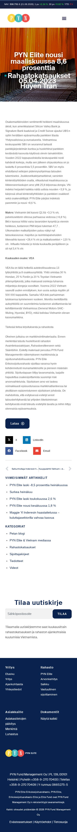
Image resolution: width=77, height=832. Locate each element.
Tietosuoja (60, 822)
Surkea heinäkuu (21, 492)
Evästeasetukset (20, 822)
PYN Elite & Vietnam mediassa (30, 540)
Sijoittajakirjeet (19, 554)
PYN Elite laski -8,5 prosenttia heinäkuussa (39, 485)
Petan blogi (17, 533)
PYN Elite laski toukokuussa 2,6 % (33, 498)
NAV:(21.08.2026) (19, 4)
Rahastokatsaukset (39, 75)
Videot (14, 567)
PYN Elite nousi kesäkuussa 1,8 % (33, 505)
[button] (64, 18)
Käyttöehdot (42, 822)
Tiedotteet (16, 561)
